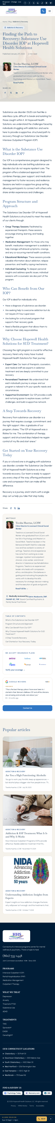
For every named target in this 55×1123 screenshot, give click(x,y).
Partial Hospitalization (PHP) (14, 976)
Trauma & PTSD (9, 1004)
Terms (31, 1106)
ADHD (5, 1011)
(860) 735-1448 (12, 956)
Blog (9, 22)
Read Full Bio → (22, 588)
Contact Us (27, 708)
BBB (49, 1093)
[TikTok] (42, 3)
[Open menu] (49, 11)
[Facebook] (29, 3)
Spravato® (7, 1028)
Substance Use (9, 1008)
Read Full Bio (18, 83)
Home (5, 22)
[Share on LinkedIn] (16, 92)
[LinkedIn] (38, 3)
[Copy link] (22, 92)
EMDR (5, 1031)
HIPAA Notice (22, 1106)
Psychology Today (14, 1093)
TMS (5, 1024)
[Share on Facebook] (5, 92)
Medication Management (13, 980)
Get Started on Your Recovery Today (20, 641)
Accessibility (40, 1106)
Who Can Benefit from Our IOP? (18, 627)
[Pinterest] (46, 3)
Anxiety (6, 1000)
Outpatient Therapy (11, 984)
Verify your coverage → (15, 670)
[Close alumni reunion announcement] (51, 1119)
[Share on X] (11, 92)
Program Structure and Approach (19, 624)
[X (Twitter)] (33, 3)
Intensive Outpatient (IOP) (13, 973)
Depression (7, 996)
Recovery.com (34, 1093)
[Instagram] (25, 3)
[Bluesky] (50, 3)
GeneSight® (8, 1035)
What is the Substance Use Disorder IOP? (22, 620)
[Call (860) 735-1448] (43, 11)
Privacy (13, 1106)
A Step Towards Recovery (16, 638)
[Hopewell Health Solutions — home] (11, 11)
